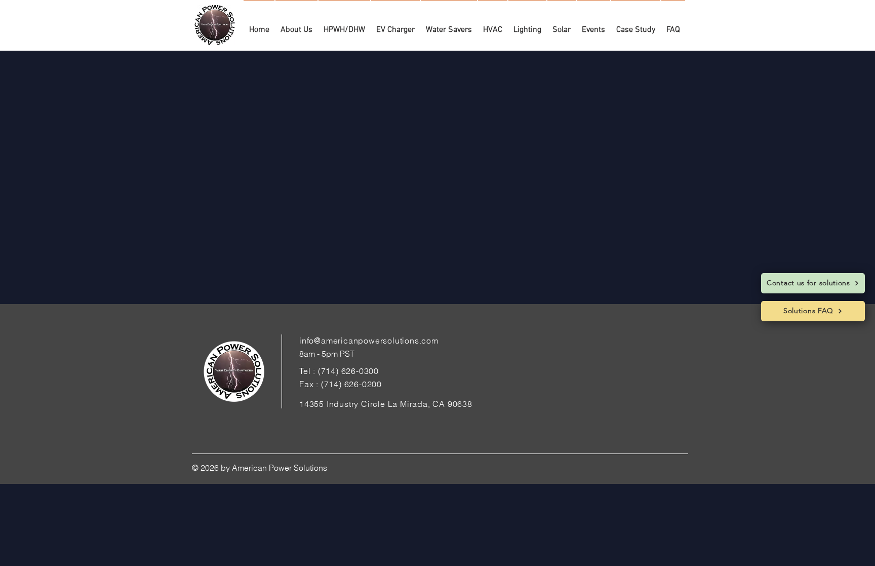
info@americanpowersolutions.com (369, 340)
